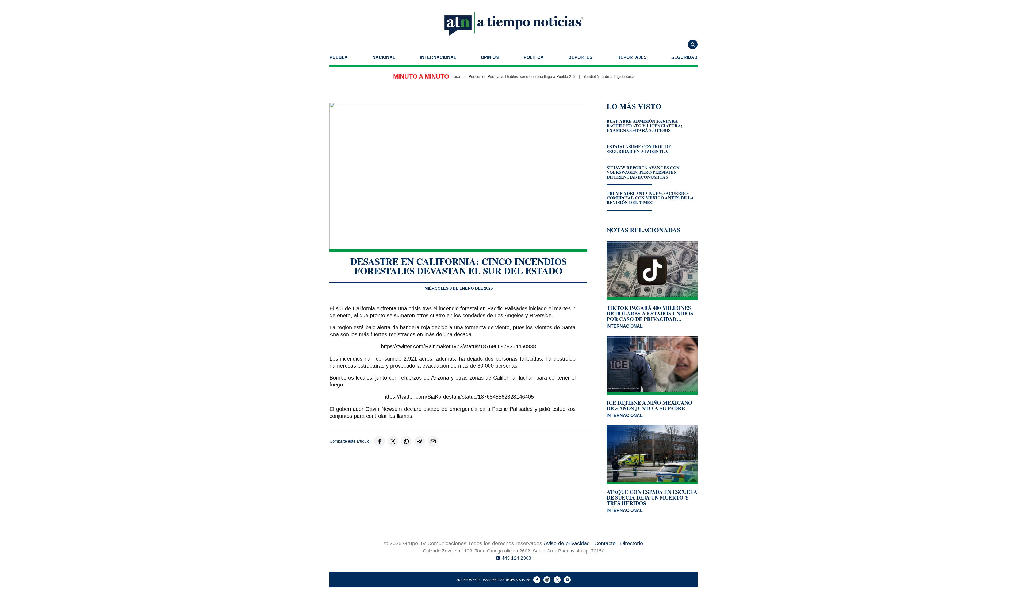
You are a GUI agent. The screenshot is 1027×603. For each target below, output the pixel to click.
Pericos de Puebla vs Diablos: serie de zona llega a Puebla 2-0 (508, 76)
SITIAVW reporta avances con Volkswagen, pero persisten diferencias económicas (643, 172)
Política (534, 57)
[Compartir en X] (393, 441)
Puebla (338, 57)
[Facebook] (536, 579)
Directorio (631, 543)
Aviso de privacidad (567, 543)
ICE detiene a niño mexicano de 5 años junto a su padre (649, 405)
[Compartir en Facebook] (379, 441)
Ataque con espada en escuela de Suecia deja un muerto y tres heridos (652, 497)
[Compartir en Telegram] (419, 441)
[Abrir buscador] (693, 44)
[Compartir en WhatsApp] (406, 441)
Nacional (383, 57)
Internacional (438, 57)
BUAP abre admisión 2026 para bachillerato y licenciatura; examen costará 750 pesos (644, 125)
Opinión (490, 57)
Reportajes (632, 57)
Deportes (580, 57)
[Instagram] (546, 579)
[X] (557, 579)
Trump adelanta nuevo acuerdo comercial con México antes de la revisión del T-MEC (650, 198)
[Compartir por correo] (433, 441)
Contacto (605, 543)
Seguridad (684, 57)
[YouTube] (567, 579)
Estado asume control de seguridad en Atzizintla (639, 148)
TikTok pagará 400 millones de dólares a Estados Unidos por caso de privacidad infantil (650, 313)
